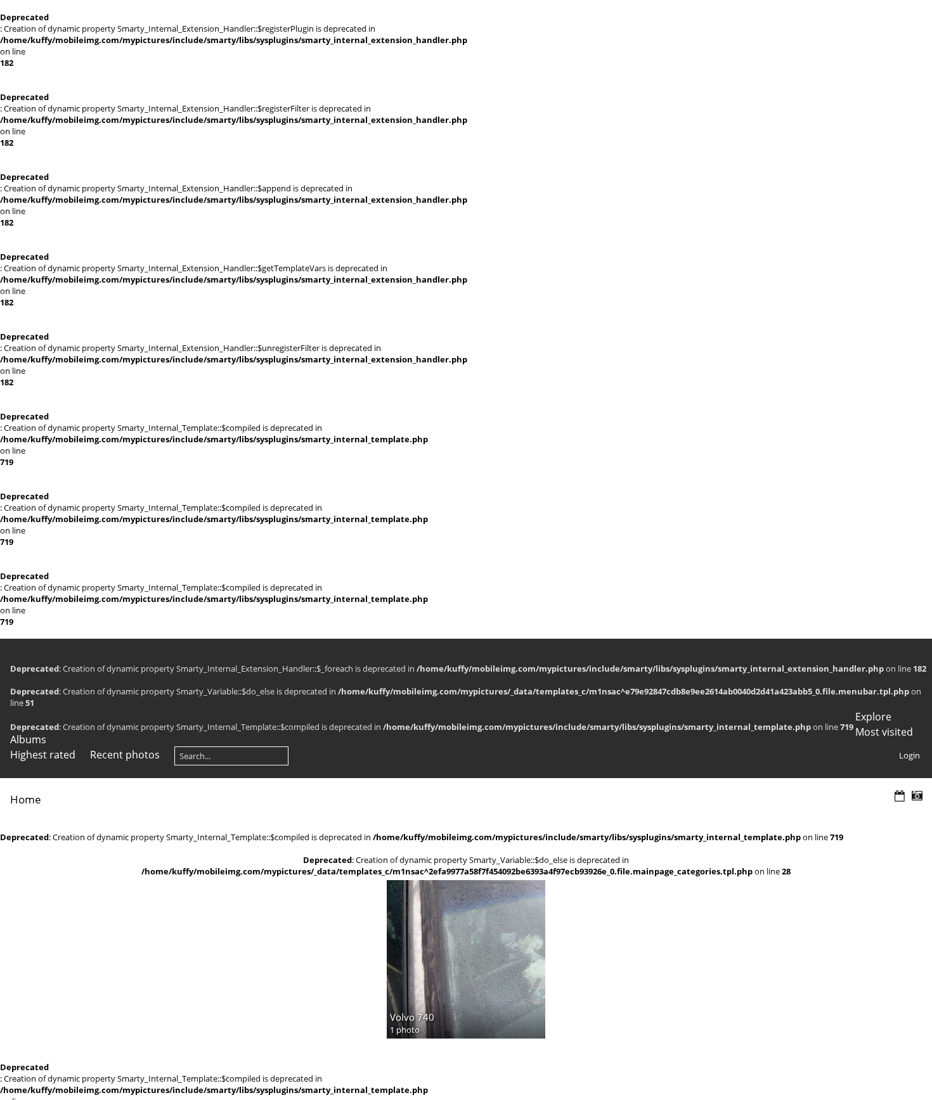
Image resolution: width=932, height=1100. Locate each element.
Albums (28, 739)
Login (909, 755)
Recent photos (125, 755)
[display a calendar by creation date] (916, 796)
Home (25, 799)
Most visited (884, 732)
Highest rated (42, 755)
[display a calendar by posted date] (899, 796)
